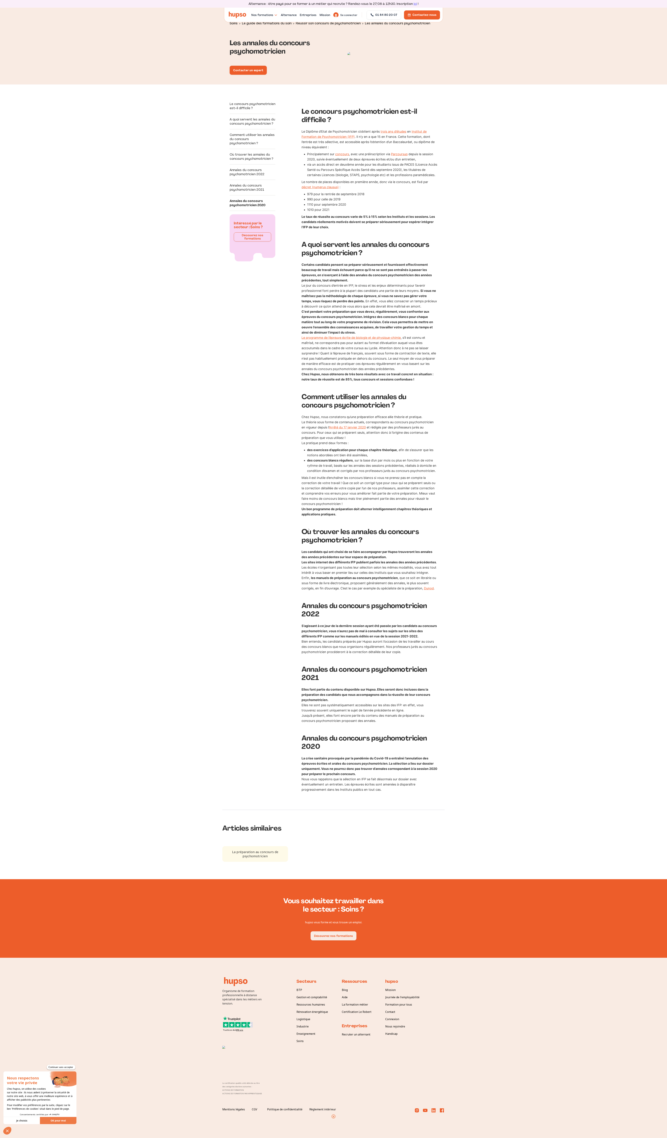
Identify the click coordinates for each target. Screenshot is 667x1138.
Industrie (303, 1026)
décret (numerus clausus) (320, 187)
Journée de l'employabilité (402, 997)
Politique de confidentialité (284, 1109)
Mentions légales (233, 1109)
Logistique (303, 1019)
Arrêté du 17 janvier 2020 (347, 427)
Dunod (429, 588)
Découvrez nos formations (252, 236)
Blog (345, 990)
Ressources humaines (311, 1004)
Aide (345, 997)
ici (415, 4)
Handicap (391, 1034)
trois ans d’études (393, 131)
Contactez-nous (424, 15)
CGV (254, 1109)
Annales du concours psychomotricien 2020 (247, 203)
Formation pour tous (398, 1004)
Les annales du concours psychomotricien (397, 23)
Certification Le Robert (356, 1012)
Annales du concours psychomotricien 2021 (247, 187)
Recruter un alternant (356, 1034)
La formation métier (355, 1004)
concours (342, 154)
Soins (234, 23)
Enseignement (306, 1034)
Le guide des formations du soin (266, 23)
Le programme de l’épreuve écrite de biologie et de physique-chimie (351, 337)
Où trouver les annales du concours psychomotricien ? (251, 156)
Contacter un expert (248, 70)
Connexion (392, 1019)
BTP (299, 990)
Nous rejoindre (395, 1026)
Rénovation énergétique (312, 1012)
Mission (390, 990)
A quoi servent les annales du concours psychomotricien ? (252, 121)
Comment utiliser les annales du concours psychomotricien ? (252, 139)
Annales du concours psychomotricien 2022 (247, 172)
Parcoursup (399, 154)
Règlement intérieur (322, 1109)
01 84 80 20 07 (386, 15)
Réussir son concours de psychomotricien (328, 23)
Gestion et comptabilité (312, 997)
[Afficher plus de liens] (333, 1116)
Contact (390, 1012)
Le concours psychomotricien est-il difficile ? (252, 106)
